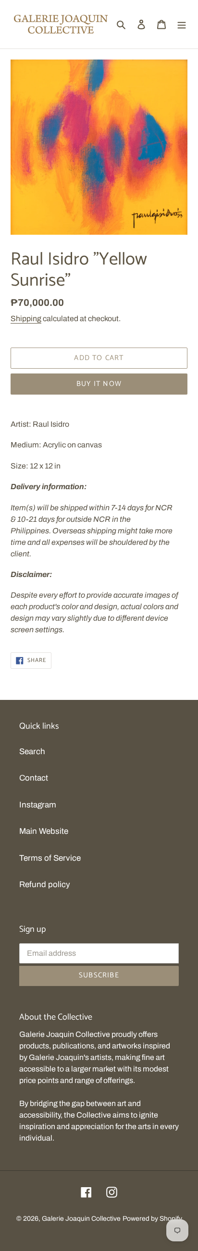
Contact (33, 777)
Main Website (43, 831)
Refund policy (44, 884)
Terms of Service (50, 858)
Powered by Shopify (152, 1218)
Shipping (26, 318)
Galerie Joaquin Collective (81, 1218)
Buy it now (99, 384)
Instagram (37, 804)
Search (32, 751)
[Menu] (182, 24)
